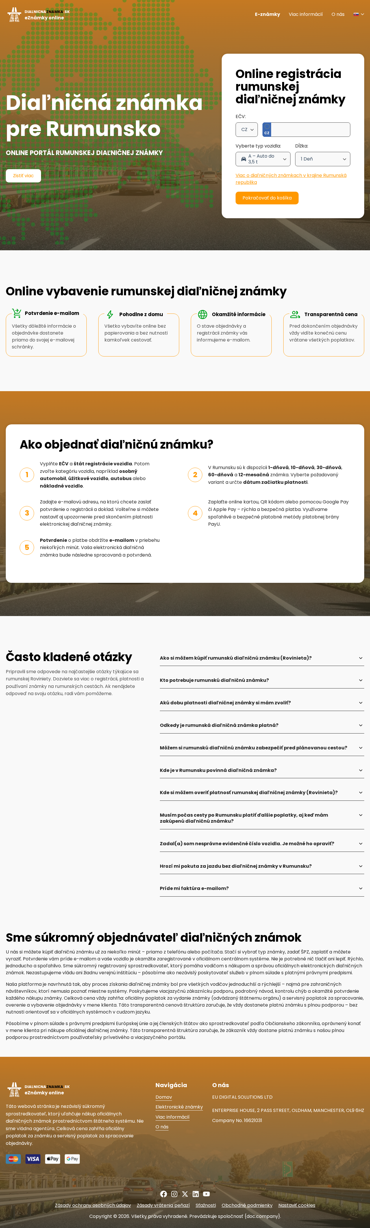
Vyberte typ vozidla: (258, 146)
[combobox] (247, 129)
